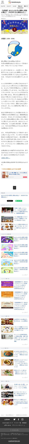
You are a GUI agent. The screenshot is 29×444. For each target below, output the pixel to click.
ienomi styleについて (7, 422)
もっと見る (24, 274)
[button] (2, 2)
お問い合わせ (7, 425)
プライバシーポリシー (17, 425)
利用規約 (24, 422)
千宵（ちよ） (25, 18)
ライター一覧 (17, 422)
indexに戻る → (5, 158)
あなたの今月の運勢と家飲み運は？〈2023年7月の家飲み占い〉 (14, 196)
